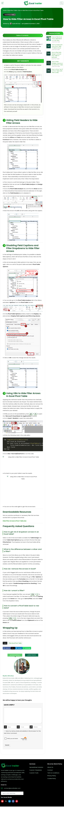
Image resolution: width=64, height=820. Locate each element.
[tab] (14, 655)
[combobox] (12, 793)
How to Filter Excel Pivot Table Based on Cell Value (57, 38)
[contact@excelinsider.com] (2, 788)
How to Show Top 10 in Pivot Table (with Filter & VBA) (57, 70)
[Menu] (3, 3)
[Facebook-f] (13, 801)
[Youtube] (2, 801)
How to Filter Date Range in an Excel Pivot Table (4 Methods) (56, 55)
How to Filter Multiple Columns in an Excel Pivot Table (57, 63)
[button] (61, 3)
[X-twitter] (6, 801)
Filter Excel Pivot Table (15, 643)
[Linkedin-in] (9, 801)
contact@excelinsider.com (12, 788)
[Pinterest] (16, 801)
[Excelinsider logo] (33, 3)
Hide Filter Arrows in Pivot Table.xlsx (14, 521)
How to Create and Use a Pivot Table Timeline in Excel (57, 46)
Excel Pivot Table (12, 10)
